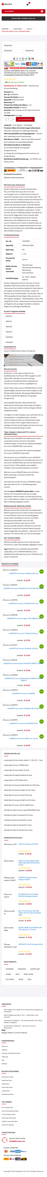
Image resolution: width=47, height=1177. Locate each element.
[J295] (10, 844)
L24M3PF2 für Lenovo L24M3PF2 (23, 694)
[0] (27, 5)
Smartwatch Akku (7, 1077)
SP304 (20, 979)
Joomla (17, 1033)
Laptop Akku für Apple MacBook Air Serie (18, 775)
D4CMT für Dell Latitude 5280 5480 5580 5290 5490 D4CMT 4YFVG (29, 863)
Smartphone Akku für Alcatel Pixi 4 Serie (18, 820)
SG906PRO (9, 969)
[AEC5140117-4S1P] (10, 946)
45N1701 (9, 321)
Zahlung (4, 1050)
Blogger (4, 1033)
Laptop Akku (17, 29)
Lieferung (5, 1057)
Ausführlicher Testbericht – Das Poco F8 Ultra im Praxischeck (20, 1027)
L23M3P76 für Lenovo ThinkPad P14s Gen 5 (24, 603)
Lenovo (29, 29)
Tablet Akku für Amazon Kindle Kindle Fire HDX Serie (22, 785)
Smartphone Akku (8, 1094)
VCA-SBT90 (10, 979)
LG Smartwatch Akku (9, 1114)
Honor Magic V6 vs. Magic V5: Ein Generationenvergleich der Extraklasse (23, 1010)
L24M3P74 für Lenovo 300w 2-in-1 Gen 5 (23, 739)
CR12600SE (22, 969)
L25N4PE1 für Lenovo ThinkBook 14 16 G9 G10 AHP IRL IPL (23, 588)
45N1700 (9, 316)
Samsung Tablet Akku (9, 1118)
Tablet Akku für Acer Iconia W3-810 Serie (18, 795)
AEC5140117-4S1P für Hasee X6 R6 (30, 944)
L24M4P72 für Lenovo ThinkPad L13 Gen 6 (23, 573)
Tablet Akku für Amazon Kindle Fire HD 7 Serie (19, 790)
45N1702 (9, 327)
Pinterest (24, 1033)
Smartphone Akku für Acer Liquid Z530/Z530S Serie (22, 810)
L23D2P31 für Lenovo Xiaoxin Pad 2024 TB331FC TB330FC (23, 663)
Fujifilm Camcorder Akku (10, 1121)
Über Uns (5, 1046)
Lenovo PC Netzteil (8, 1125)
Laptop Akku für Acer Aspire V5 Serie (16, 770)
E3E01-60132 (28, 974)
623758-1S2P (35, 969)
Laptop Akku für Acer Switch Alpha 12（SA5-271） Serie (23, 760)
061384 (8, 974)
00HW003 (9, 342)
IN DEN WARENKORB (25, 119)
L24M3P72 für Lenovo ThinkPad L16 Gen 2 (23, 633)
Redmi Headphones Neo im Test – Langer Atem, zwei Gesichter (21, 1016)
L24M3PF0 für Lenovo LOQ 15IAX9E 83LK (23, 723)
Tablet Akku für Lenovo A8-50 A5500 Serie (19, 805)
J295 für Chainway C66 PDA (28, 844)
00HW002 (9, 337)
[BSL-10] (10, 912)
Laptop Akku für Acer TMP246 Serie (16, 765)
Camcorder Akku (7, 1087)
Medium (10, 1033)
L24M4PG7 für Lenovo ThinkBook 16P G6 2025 (23, 708)
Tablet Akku (5, 1084)
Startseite (5, 29)
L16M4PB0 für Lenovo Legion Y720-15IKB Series (23, 618)
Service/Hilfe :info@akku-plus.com (23, 18)
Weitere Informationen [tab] (14, 177)
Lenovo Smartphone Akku (10, 1111)
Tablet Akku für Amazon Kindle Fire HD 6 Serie (19, 800)
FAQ (3, 1060)
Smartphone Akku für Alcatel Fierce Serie (18, 830)
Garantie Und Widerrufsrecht (11, 1053)
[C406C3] (10, 879)
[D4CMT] (9, 861)
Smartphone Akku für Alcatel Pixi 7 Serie (18, 825)
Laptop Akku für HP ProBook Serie (15, 780)
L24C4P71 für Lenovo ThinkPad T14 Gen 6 (23, 649)
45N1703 (9, 332)
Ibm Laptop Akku (7, 1107)
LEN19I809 (14, 95)
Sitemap (4, 1064)
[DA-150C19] (10, 896)
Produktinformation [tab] (13, 174)
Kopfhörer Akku (7, 1080)
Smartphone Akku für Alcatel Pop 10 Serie (18, 815)
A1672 (17, 974)
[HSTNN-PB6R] (10, 929)
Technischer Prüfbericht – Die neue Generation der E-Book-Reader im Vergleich (23, 1021)
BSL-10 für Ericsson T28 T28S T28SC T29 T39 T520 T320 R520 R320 (29, 913)
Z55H (29, 979)
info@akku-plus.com (17, 1141)
